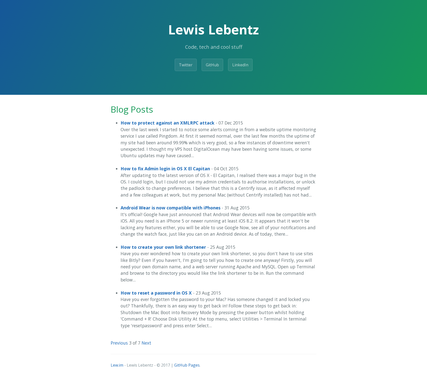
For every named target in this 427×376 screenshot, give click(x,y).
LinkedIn (240, 65)
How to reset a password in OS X (156, 293)
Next (146, 343)
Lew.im (117, 365)
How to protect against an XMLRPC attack (167, 123)
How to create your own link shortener (163, 247)
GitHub (212, 65)
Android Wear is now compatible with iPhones (170, 208)
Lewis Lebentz (213, 29)
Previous (119, 343)
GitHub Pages (187, 365)
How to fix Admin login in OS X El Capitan (165, 169)
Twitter (185, 65)
